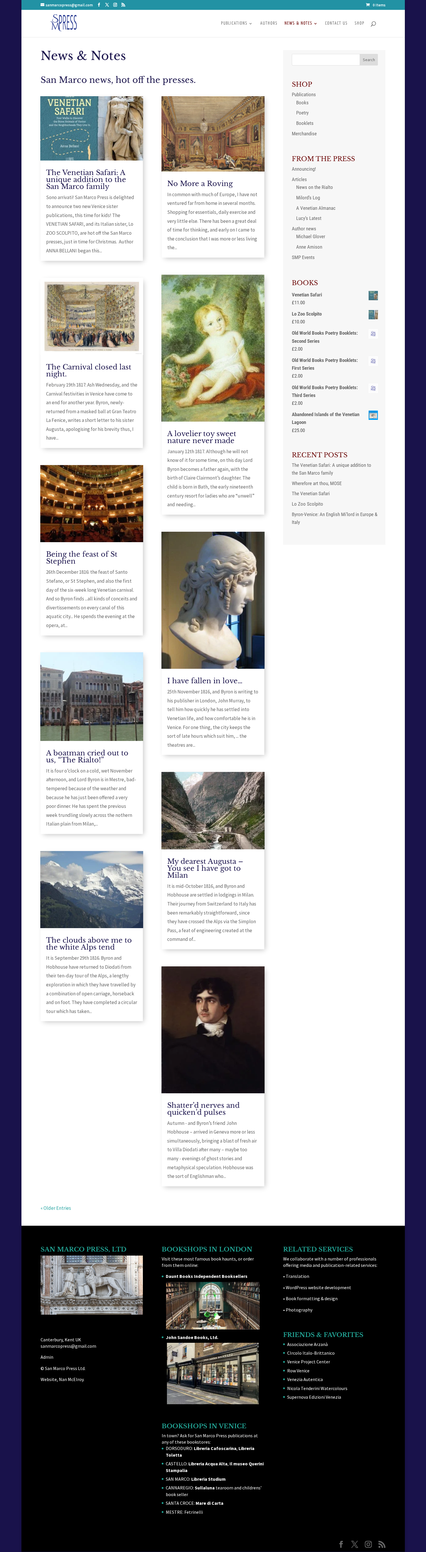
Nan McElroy (71, 1379)
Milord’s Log (308, 198)
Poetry (302, 113)
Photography (299, 1310)
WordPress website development (318, 1287)
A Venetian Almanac (316, 208)
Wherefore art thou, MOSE (317, 483)
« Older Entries (56, 1208)
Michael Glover (310, 236)
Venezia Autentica (305, 1379)
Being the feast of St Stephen (81, 557)
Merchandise (304, 133)
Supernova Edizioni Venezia (314, 1397)
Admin (47, 1357)
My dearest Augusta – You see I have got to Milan (205, 868)
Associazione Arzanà (307, 1344)
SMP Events (303, 257)
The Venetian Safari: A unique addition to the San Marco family (86, 179)
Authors (269, 23)
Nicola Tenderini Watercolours (317, 1388)
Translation (297, 1276)
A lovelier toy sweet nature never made (201, 437)
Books (302, 102)
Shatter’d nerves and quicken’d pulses (203, 1108)
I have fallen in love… (205, 681)
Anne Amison (309, 247)
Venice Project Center (308, 1362)
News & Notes (298, 23)
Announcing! (304, 169)
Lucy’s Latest (308, 218)
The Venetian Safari (311, 493)
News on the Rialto (314, 187)
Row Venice (298, 1371)
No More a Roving (200, 183)
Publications (234, 23)
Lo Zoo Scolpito (307, 504)
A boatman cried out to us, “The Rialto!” (87, 756)
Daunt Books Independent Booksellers (206, 1276)
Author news (304, 229)
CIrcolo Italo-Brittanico (311, 1353)
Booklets (305, 123)
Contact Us (336, 23)
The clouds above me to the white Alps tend (89, 943)
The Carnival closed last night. (88, 370)
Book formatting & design (312, 1298)
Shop (360, 23)
